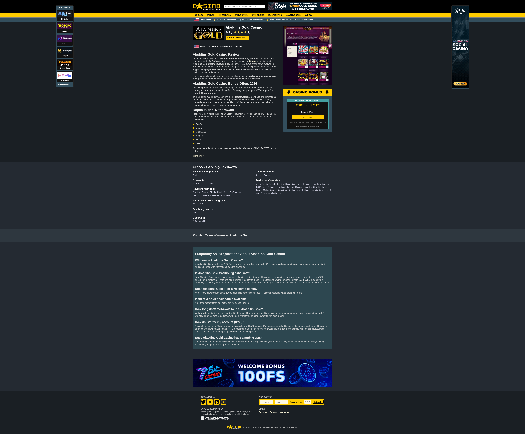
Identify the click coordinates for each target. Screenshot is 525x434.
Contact (273, 412)
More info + (198, 156)
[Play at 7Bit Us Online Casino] (262, 373)
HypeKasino (64, 80)
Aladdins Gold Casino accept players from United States (221, 46)
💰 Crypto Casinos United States (279, 20)
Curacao (253, 61)
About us (284, 412)
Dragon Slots (65, 68)
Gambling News (293, 15)
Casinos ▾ (211, 15)
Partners (263, 412)
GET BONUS (308, 117)
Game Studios (258, 15)
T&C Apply (296, 122)
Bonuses (199, 15)
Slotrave (64, 44)
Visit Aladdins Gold (237, 38)
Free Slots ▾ (225, 15)
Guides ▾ (308, 15)
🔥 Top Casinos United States (224, 20)
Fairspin (65, 56)
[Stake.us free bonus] (300, 6)
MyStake (64, 19)
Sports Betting (275, 15)
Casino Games (241, 15)
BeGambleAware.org (319, 122)
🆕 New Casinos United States (251, 20)
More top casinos (64, 85)
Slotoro (64, 31)
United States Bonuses (304, 20)
